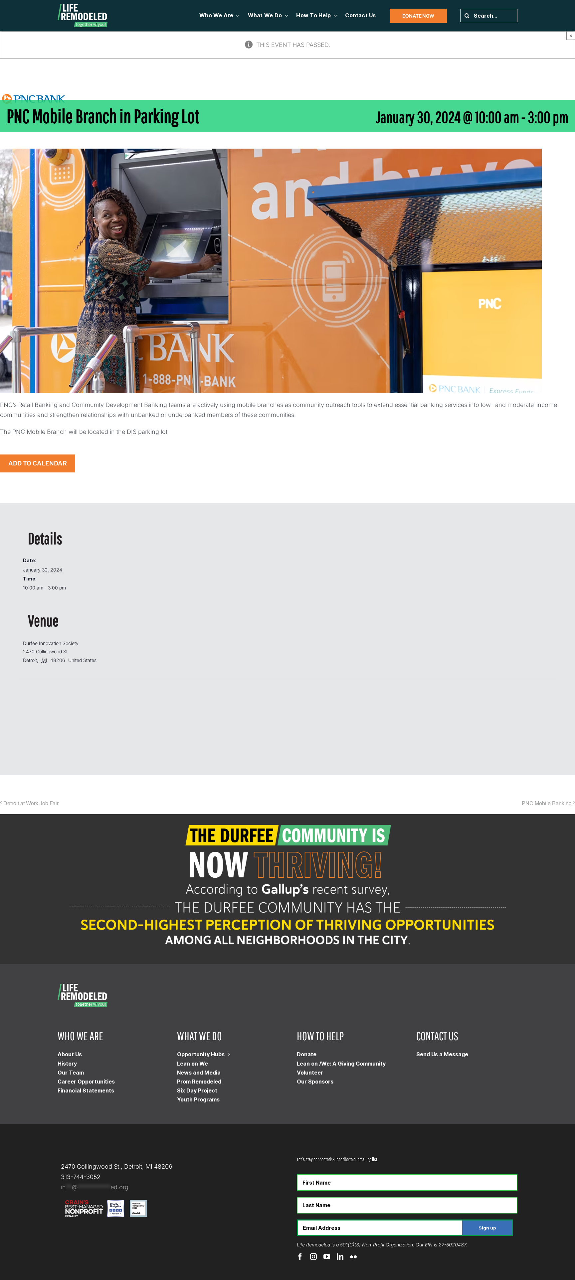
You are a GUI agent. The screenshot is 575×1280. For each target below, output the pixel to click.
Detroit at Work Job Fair (31, 803)
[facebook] (300, 1256)
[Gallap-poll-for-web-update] (287, 817)
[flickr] (353, 1256)
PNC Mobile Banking (547, 803)
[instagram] (313, 1256)
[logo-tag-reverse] (82, 6)
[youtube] (326, 1256)
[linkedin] (340, 1256)
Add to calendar (37, 463)
